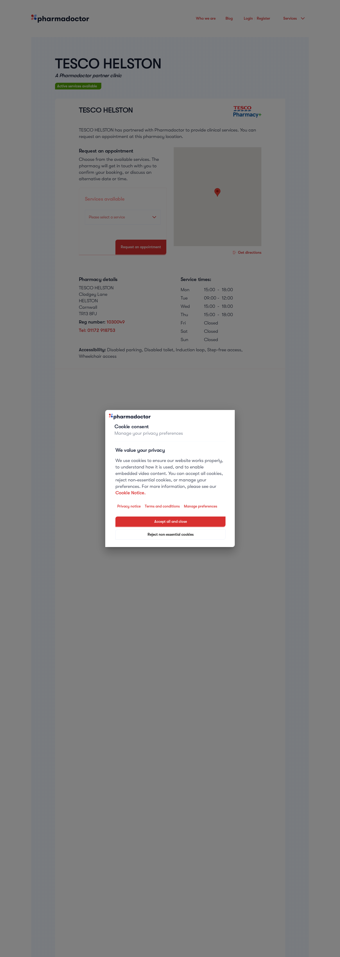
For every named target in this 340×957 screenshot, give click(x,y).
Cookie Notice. (130, 492)
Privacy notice (129, 506)
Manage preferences (200, 506)
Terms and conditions (162, 506)
